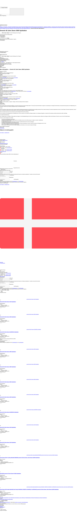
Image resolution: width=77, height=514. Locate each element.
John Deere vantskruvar (9, 28)
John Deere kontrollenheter (43, 27)
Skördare (32, 497)
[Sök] (17, 11)
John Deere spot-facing (60, 27)
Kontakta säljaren (3, 52)
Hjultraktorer (2, 497)
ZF (42, 26)
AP (16, 26)
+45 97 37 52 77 (9, 150)
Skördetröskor (6, 497)
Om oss (1, 499)
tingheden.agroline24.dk (4, 143)
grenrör (3, 61)
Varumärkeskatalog (25, 502)
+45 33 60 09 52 (9, 147)
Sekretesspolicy (7, 502)
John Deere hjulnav (16, 28)
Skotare (41, 497)
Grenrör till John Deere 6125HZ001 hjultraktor (9, 412)
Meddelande (11, 177)
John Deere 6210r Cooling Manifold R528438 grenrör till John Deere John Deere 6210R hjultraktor (20, 457)
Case (17, 26)
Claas (22, 26)
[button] (38, 20)
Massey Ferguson (34, 26)
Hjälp (3, 499)
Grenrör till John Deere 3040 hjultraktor (8, 316)
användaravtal (21, 181)
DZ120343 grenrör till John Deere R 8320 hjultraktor (10, 473)
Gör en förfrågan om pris (4, 58)
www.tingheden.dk (3, 151)
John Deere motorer (61, 26)
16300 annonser (4, 140)
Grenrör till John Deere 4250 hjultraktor (8, 351)
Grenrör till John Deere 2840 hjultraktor (8, 381)
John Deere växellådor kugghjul (34, 27)
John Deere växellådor (25, 27)
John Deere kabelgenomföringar (25, 28)
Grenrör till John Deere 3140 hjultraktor (8, 301)
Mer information (2, 276)
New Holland (40, 26)
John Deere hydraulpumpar (52, 27)
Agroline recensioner (18, 502)
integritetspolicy (14, 181)
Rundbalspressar (37, 497)
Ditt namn (11, 171)
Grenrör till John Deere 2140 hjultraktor (8, 427)
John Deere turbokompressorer (17, 27)
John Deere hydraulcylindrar (68, 27)
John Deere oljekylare (8, 27)
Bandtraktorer (45, 497)
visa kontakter (4, 77)
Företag (11, 172)
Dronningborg (25, 26)
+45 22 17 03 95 (9, 149)
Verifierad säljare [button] (3, 139)
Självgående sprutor (18, 497)
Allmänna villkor (2, 502)
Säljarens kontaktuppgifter (8, 499)
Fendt (29, 26)
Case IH (20, 26)
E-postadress (12, 175)
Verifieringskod (16, 179)
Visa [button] (6, 147)
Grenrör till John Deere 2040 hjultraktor (8, 397)
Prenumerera (2, 341)
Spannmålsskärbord (12, 497)
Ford (31, 26)
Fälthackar (23, 497)
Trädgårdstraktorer (28, 497)
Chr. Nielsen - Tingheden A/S (4, 132)
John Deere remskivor (67, 26)
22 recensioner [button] (2, 142)
